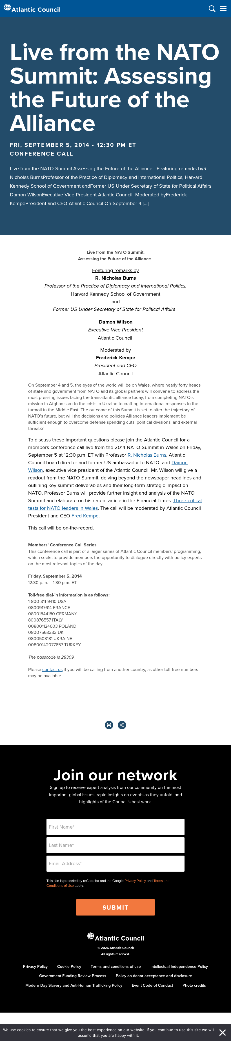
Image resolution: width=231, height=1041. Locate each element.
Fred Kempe (85, 515)
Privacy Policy (135, 881)
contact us (52, 669)
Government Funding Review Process (72, 976)
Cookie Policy (69, 966)
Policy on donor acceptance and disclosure (154, 976)
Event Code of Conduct (152, 985)
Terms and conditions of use (116, 966)
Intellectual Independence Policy (179, 966)
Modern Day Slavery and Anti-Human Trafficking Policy (73, 985)
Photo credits (194, 985)
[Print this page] (109, 725)
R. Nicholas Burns (147, 454)
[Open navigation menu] (223, 8)
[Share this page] (122, 725)
